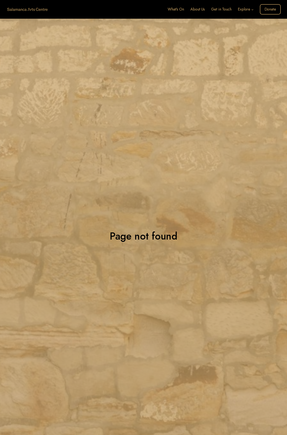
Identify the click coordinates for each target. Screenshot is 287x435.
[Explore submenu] (252, 9)
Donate (270, 9)
